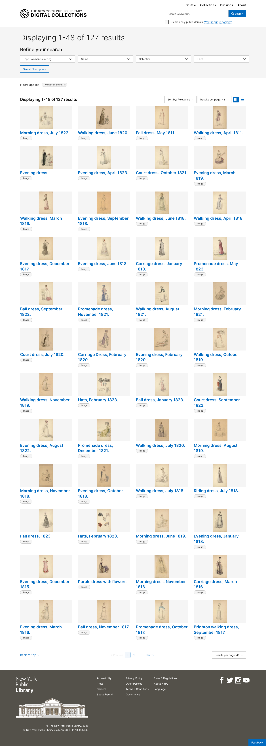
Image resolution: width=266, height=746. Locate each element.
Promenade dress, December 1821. (95, 448)
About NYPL (161, 683)
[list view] (242, 99)
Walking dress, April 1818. (219, 218)
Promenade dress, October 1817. (162, 630)
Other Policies (134, 683)
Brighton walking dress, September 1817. (216, 630)
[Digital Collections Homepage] (53, 13)
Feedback (257, 742)
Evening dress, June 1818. (103, 263)
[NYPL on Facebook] (221, 680)
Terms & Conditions (137, 689)
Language (160, 689)
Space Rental (105, 694)
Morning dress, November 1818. (45, 493)
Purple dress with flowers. (103, 581)
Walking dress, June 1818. (161, 218)
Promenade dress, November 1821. (95, 312)
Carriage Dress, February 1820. (102, 357)
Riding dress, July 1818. (216, 490)
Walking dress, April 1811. (218, 132)
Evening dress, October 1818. (100, 493)
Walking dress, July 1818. (160, 490)
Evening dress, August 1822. (41, 448)
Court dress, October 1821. (161, 172)
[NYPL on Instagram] (237, 680)
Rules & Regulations (165, 678)
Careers (101, 689)
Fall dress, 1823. (36, 536)
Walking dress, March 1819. (41, 221)
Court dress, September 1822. (217, 402)
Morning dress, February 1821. (217, 312)
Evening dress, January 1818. (216, 539)
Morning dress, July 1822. (44, 132)
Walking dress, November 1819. (45, 402)
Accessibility (104, 678)
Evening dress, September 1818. (103, 221)
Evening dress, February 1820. (159, 357)
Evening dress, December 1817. (44, 266)
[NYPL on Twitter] (229, 680)
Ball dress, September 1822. (41, 312)
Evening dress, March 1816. (41, 630)
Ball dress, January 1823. (160, 399)
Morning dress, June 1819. (161, 536)
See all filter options (34, 69)
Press (100, 683)
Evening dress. (34, 172)
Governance (133, 694)
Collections (208, 5)
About (241, 5)
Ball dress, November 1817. (103, 627)
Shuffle (191, 5)
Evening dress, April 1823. (103, 172)
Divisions (226, 5)
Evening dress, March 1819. (214, 175)
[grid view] (236, 99)
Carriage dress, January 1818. (159, 266)
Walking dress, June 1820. (103, 132)
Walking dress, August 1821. (157, 312)
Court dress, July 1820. (42, 354)
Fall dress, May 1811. (155, 132)
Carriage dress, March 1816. (215, 584)
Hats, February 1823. (98, 399)
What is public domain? (218, 21)
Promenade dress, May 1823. (216, 266)
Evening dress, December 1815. (44, 584)
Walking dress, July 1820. (160, 445)
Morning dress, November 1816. (161, 584)
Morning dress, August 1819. (215, 448)
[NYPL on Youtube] (246, 680)
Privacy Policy (134, 678)
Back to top (28, 655)
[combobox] (197, 13)
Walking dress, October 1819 (216, 357)
